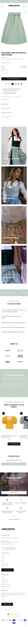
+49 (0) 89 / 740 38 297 (10, 547)
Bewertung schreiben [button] (14, 464)
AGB (2, 577)
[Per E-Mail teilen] (11, 117)
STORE (2, 558)
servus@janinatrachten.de (10, 549)
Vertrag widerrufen (7, 570)
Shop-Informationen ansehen (9, 92)
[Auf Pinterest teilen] (9, 117)
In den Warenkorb (14, 78)
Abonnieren (14, 492)
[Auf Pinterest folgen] (9, 609)
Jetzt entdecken (6, 162)
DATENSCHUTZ (4, 579)
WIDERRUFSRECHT (5, 586)
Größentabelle (24, 66)
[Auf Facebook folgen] (2, 609)
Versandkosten (9, 59)
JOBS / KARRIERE (5, 564)
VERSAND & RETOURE (6, 584)
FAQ (2, 562)
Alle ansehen (14, 443)
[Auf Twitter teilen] (7, 117)
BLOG (2, 560)
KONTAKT (3, 567)
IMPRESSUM (4, 582)
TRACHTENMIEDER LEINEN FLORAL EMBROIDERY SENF (9, 437)
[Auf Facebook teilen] (5, 117)
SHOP (2, 555)
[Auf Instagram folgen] (5, 609)
